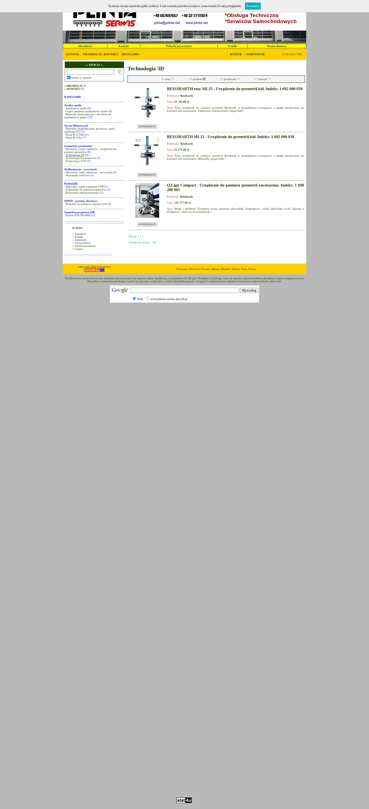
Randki (225, 268)
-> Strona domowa (81, 243)
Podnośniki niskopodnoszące (82, 192)
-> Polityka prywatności (84, 246)
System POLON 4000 (78, 215)
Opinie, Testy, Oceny (244, 268)
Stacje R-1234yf (75, 134)
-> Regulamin (79, 234)
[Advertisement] (184, 783)
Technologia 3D (75, 154)
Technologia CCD (76, 160)
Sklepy (215, 268)
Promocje (182, 268)
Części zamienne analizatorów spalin (87, 111)
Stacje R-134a (74, 137)
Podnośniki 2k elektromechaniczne (86, 189)
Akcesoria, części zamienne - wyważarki (89, 172)
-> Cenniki (77, 249)
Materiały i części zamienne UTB (85, 186)
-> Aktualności (79, 240)
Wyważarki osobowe (77, 175)
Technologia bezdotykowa (81, 157)
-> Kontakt (77, 237)
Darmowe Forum (199, 268)
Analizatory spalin (76, 108)
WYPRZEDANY (147, 126)
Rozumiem (253, 6)
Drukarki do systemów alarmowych (86, 203)
